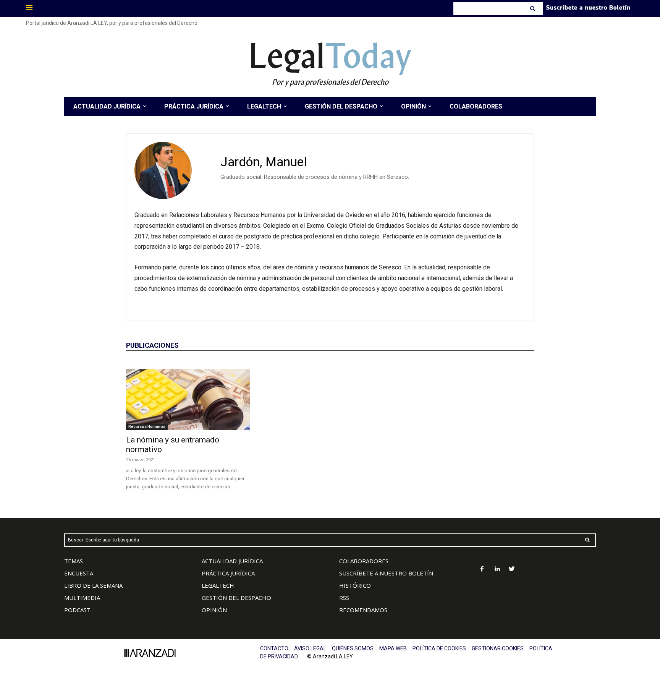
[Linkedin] (497, 569)
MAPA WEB (393, 648)
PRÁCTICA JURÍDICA (228, 573)
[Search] (533, 8)
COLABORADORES (363, 561)
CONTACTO (274, 648)
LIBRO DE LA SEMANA (93, 585)
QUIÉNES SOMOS (353, 648)
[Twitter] (512, 569)
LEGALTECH (218, 585)
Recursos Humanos (146, 427)
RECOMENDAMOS (363, 610)
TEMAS (73, 561)
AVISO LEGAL (310, 648)
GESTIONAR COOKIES (498, 648)
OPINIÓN (214, 610)
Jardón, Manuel (263, 161)
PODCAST (77, 610)
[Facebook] (482, 569)
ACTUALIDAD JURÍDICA (232, 561)
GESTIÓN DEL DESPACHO (236, 597)
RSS (344, 597)
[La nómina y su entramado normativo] (188, 399)
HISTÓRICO (355, 585)
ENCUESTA (78, 573)
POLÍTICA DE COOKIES (439, 648)
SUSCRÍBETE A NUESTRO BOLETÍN (386, 573)
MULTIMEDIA (82, 597)
